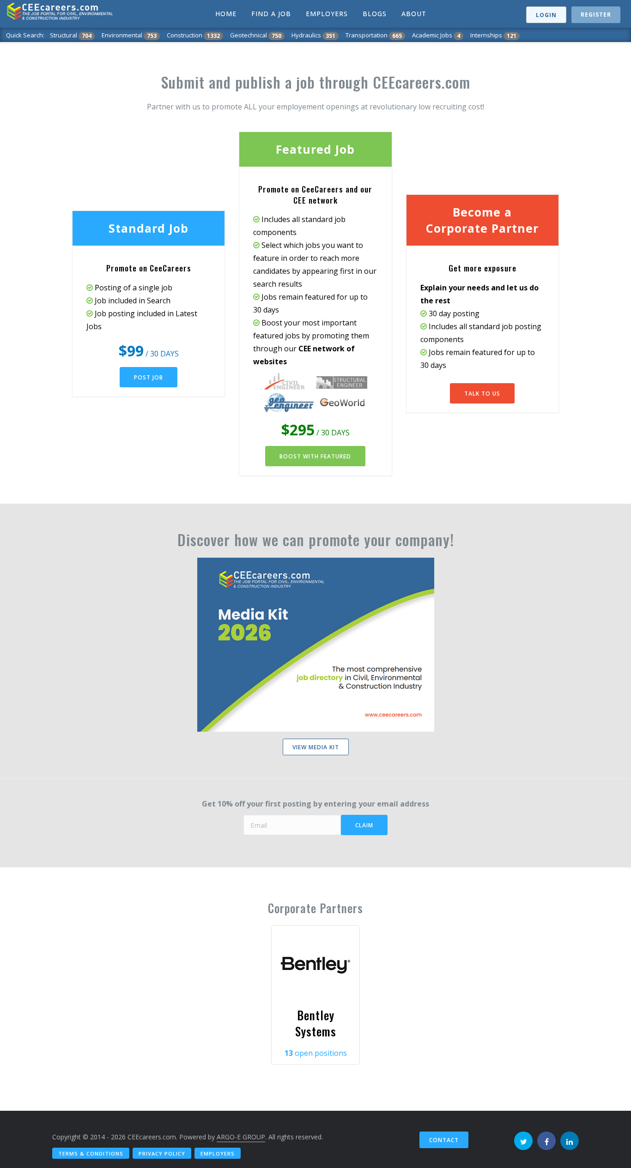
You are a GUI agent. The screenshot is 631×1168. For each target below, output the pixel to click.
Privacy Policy (162, 1153)
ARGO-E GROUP (241, 1136)
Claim (364, 825)
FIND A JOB (271, 13)
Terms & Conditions (90, 1153)
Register (596, 14)
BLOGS (375, 13)
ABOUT (413, 13)
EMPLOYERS (327, 13)
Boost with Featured (315, 456)
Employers (217, 1153)
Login (546, 15)
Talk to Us (482, 393)
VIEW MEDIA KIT (315, 747)
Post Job (148, 377)
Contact (444, 1140)
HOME (226, 13)
